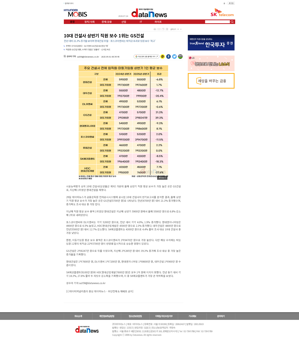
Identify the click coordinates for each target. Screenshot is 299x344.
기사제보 (192, 316)
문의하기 (221, 316)
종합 (72, 22)
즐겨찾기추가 (69, 3)
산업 (123, 22)
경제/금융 (107, 22)
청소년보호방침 (135, 316)
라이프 (158, 22)
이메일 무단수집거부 (163, 316)
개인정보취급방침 (106, 316)
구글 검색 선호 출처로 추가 (146, 56)
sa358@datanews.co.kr (88, 56)
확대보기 (162, 178)
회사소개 (78, 316)
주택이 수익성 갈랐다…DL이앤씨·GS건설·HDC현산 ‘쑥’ (87, 45)
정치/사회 (89, 22)
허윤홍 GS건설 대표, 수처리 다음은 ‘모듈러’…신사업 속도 (88, 49)
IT (141, 22)
